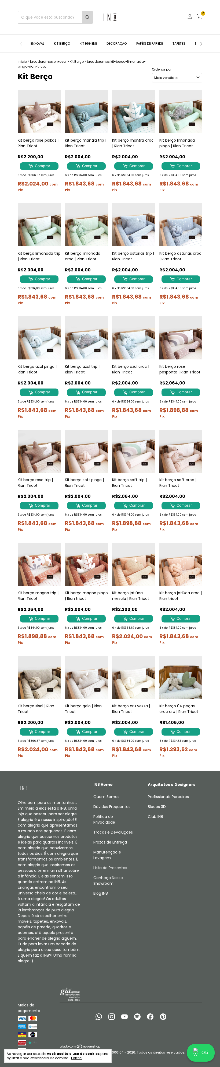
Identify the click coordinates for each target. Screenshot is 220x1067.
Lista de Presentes (110, 867)
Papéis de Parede (149, 43)
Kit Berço (62, 43)
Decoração (117, 43)
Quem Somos (106, 796)
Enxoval (37, 43)
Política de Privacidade (104, 819)
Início (22, 61)
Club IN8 (155, 816)
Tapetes (179, 43)
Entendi (76, 1058)
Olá (204, 1052)
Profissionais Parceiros (168, 796)
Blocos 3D (157, 806)
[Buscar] (87, 17)
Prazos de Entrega (110, 842)
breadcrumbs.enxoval (48, 61)
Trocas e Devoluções (113, 832)
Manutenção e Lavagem (107, 854)
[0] (199, 17)
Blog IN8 (100, 893)
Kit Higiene (88, 43)
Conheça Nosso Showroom (108, 880)
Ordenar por (161, 69)
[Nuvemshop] (80, 1047)
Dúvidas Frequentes (111, 806)
